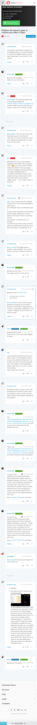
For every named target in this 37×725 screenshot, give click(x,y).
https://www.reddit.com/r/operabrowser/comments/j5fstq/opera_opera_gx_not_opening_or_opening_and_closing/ (20, 421)
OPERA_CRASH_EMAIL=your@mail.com (20, 103)
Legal (4, 699)
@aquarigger (11, 99)
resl (8, 352)
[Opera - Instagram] (25, 710)
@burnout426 (11, 247)
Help (4, 694)
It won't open (22, 292)
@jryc (9, 201)
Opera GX (7, 36)
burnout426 (10, 74)
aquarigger (10, 556)
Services (5, 690)
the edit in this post (16, 497)
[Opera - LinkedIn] (22, 710)
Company (6, 703)
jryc (8, 96)
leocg (9, 328)
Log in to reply (31, 36)
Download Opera (12, 23)
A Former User (11, 46)
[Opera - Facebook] (11, 710)
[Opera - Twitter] (14, 710)
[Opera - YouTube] (18, 710)
